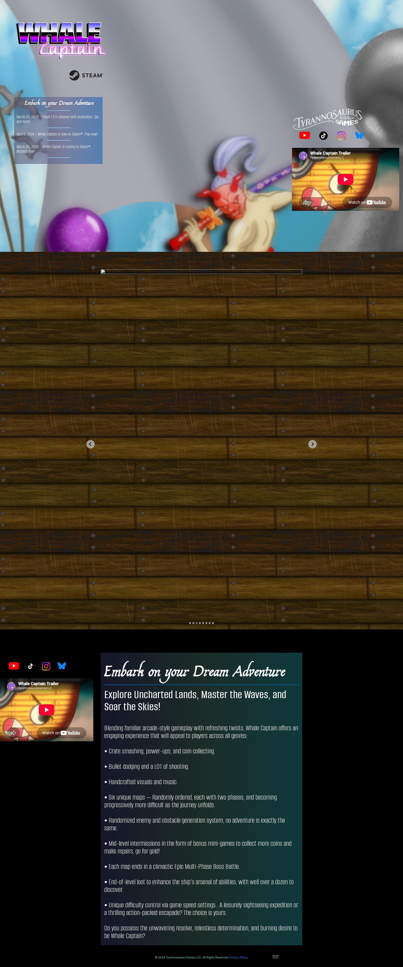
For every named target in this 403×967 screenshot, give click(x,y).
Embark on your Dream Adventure (59, 102)
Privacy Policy (238, 957)
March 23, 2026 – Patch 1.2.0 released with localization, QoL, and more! (58, 119)
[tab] (190, 623)
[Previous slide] (90, 444)
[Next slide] (312, 444)
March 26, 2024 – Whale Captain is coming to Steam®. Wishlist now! (54, 149)
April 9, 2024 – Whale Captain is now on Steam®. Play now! (57, 134)
